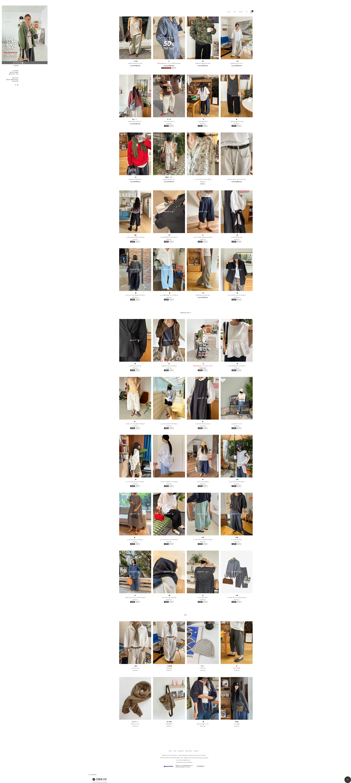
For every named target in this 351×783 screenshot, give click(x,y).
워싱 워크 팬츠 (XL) (203, 295)
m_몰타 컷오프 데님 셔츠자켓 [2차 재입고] (135, 597)
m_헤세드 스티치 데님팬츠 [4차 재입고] (135, 423)
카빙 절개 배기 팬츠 (135, 63)
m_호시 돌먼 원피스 (203, 597)
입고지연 (16, 65)
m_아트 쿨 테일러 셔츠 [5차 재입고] (169, 237)
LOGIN (228, 11)
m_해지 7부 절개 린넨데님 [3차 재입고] (202, 237)
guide (174, 750)
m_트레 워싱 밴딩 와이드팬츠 (237, 121)
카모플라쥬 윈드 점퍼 (202, 63)
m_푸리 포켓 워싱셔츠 (169, 121)
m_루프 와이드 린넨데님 (203, 481)
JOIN (234, 11)
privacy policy (188, 750)
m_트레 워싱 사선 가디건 (135, 366)
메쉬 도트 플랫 (236, 668)
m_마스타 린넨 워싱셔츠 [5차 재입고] (135, 481)
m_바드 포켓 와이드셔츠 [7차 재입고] (237, 295)
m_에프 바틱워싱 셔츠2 (236, 237)
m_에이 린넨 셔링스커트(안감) (169, 597)
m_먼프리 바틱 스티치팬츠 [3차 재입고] (202, 539)
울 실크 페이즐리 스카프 (203, 724)
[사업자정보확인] (204, 757)
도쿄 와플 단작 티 (135, 179)
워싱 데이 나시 (169, 179)
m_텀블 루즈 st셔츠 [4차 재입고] (169, 366)
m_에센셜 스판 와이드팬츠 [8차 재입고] (236, 597)
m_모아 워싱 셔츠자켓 (203, 366)
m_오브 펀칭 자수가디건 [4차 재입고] (169, 539)
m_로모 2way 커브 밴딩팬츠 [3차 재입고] (135, 295)
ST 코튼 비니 (203, 668)
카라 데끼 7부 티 (236, 63)
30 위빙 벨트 (169, 668)
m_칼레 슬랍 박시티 (203, 121)
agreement (181, 750)
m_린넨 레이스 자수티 (236, 423)
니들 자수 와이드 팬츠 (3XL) (236, 179)
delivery (196, 750)
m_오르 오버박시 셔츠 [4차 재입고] (202, 179)
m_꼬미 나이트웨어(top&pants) (169, 63)
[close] (25, 63)
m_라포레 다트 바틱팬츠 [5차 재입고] (135, 237)
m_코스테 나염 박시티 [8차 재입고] (169, 423)
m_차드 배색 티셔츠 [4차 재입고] (237, 481)
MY (246, 11)
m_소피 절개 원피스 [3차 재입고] (135, 539)
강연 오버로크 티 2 (135, 121)
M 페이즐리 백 (168, 724)
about (170, 750)
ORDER (241, 11)
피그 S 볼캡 (236, 724)
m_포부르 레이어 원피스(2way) (202, 423)
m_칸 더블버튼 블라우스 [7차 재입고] (169, 295)
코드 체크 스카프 (135, 668)
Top (347, 779)
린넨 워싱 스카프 (135, 724)
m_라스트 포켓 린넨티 (236, 539)
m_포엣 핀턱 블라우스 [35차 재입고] (236, 366)
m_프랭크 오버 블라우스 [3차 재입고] (169, 481)
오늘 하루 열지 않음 (17, 63)
